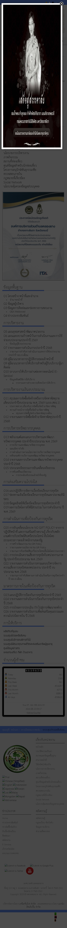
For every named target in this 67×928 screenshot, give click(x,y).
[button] (61, 4)
